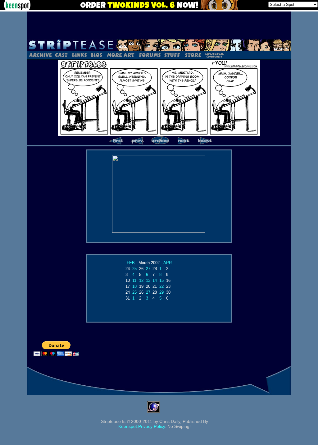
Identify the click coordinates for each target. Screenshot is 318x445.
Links (79, 54)
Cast (61, 54)
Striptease (159, 45)
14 (154, 280)
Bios (96, 54)
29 (161, 292)
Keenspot (127, 426)
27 (148, 268)
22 (161, 286)
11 (134, 280)
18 (134, 286)
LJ (214, 54)
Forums (149, 54)
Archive (40, 54)
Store (192, 54)
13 (148, 280)
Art (120, 54)
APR (167, 262)
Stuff (172, 54)
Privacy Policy (151, 426)
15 (161, 280)
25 (134, 268)
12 (141, 280)
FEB (131, 262)
